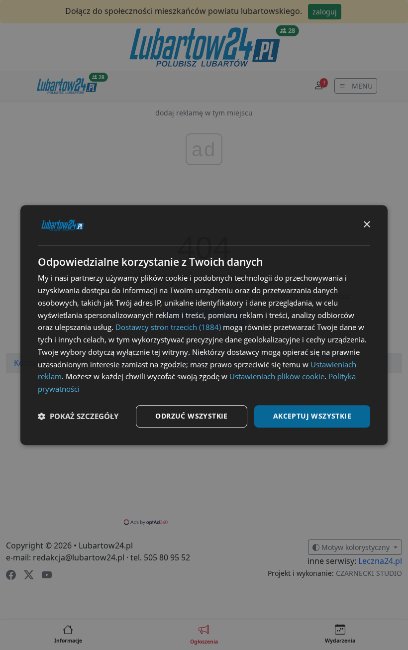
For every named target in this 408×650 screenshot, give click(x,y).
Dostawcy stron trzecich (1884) (168, 327)
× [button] (366, 224)
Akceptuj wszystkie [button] (312, 416)
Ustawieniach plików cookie (276, 377)
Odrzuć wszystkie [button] (191, 416)
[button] (78, 416)
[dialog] (204, 325)
